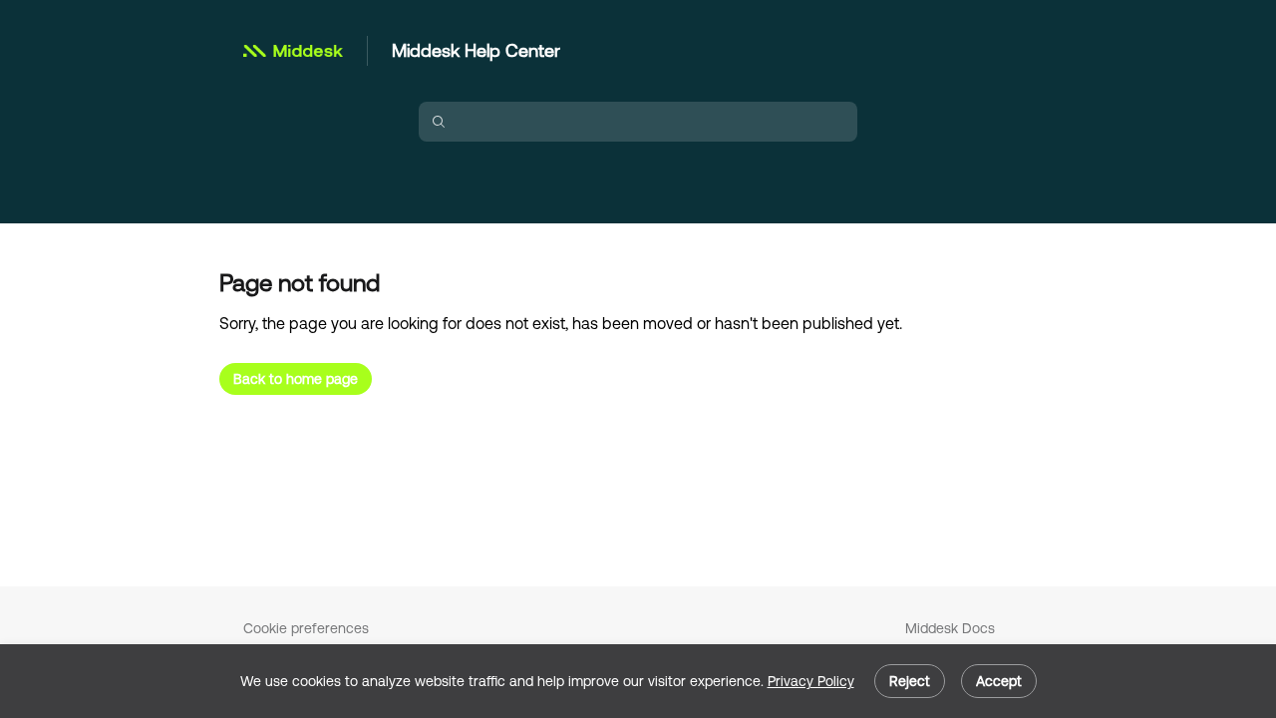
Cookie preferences (306, 628)
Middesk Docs (950, 628)
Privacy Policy (811, 681)
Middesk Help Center (476, 50)
